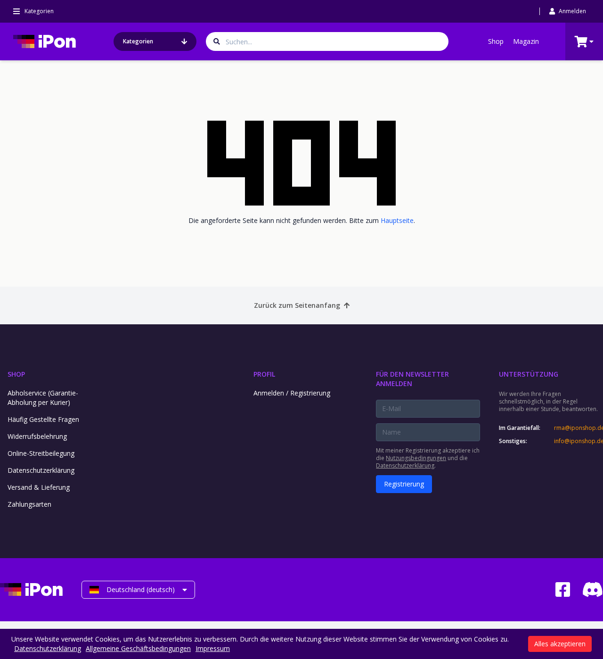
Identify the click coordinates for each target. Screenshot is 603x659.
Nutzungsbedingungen (416, 458)
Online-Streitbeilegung (41, 453)
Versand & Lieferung (39, 487)
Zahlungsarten (29, 504)
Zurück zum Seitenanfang (297, 305)
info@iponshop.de (578, 441)
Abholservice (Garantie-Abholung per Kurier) (43, 397)
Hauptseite (397, 220)
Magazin (526, 41)
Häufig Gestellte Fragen (43, 419)
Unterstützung (528, 374)
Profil (264, 374)
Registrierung (404, 483)
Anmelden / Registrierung (291, 392)
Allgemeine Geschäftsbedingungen (138, 648)
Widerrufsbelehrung (37, 436)
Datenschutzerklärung (41, 470)
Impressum (213, 648)
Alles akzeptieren (560, 643)
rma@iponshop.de (578, 428)
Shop (496, 41)
